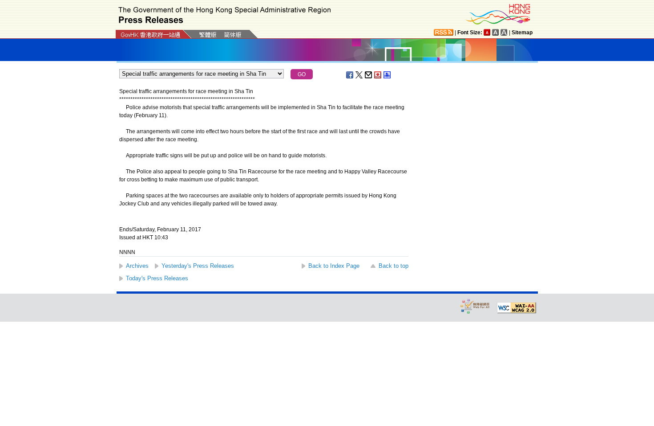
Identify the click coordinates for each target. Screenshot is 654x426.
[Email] (369, 74)
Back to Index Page (333, 265)
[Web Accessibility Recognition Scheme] (475, 306)
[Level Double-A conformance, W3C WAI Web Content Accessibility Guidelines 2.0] (516, 308)
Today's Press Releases (157, 278)
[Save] (378, 74)
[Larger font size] (495, 32)
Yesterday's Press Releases (197, 265)
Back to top (393, 265)
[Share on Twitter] (359, 74)
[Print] (388, 74)
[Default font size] (487, 32)
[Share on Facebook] (350, 74)
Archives (137, 265)
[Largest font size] (504, 32)
